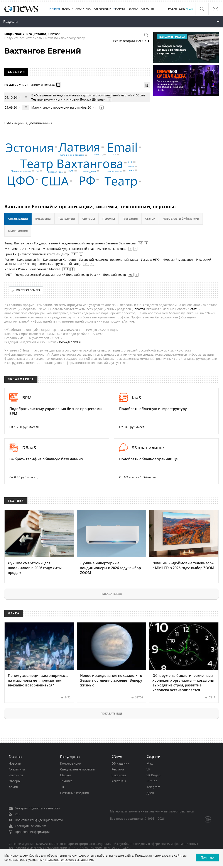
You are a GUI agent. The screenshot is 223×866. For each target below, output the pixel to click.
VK (148, 769)
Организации (18, 218)
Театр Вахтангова (71, 163)
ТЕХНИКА (132, 8)
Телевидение (88, 171)
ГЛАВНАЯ (54, 8)
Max (150, 763)
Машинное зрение (21, 171)
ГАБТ (70, 171)
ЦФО (21, 180)
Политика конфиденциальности (39, 820)
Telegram (153, 787)
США (55, 181)
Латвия (79, 146)
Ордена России (114, 171)
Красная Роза (55, 171)
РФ (87, 180)
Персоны (108, 218)
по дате (10, 84)
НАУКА (144, 8)
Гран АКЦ (97, 154)
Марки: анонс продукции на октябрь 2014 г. (64, 107)
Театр (121, 181)
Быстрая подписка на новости (37, 808)
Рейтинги (16, 775)
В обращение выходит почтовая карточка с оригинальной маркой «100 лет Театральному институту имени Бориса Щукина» (88, 97)
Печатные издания (74, 793)
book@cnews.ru (70, 342)
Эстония (30, 147)
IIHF (130, 162)
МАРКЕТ (120, 8)
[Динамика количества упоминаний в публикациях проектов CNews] (147, 85)
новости (139, 309)
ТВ (152, 8)
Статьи (150, 218)
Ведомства (43, 218)
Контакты (119, 781)
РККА (131, 170)
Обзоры (14, 781)
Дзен (150, 793)
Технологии (66, 218)
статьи (195, 309)
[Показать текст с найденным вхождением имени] (58, 84)
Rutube (152, 781)
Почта (130, 166)
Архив (13, 787)
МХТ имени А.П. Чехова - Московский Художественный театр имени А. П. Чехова (65, 249)
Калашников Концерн (72, 154)
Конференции (70, 763)
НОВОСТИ (67, 8)
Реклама (118, 769)
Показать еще (111, 594)
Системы (88, 218)
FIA (37, 171)
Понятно (207, 857)
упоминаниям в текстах (37, 84)
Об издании (120, 763)
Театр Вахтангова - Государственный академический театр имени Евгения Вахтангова (70, 243)
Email (122, 147)
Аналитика (83, 8)
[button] (202, 9)
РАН (114, 154)
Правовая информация (32, 832)
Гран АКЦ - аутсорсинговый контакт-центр (37, 254)
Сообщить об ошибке (31, 826)
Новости (15, 763)
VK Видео (153, 775)
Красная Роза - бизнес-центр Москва (32, 269)
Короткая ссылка (27, 290)
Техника (66, 781)
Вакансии (119, 775)
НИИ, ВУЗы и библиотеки (181, 218)
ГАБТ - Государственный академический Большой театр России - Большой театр (65, 274)
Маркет (65, 775)
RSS (17, 814)
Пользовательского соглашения (69, 860)
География (130, 218)
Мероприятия (18, 230)
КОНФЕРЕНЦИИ (102, 8)
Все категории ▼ (131, 41)
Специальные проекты (77, 769)
